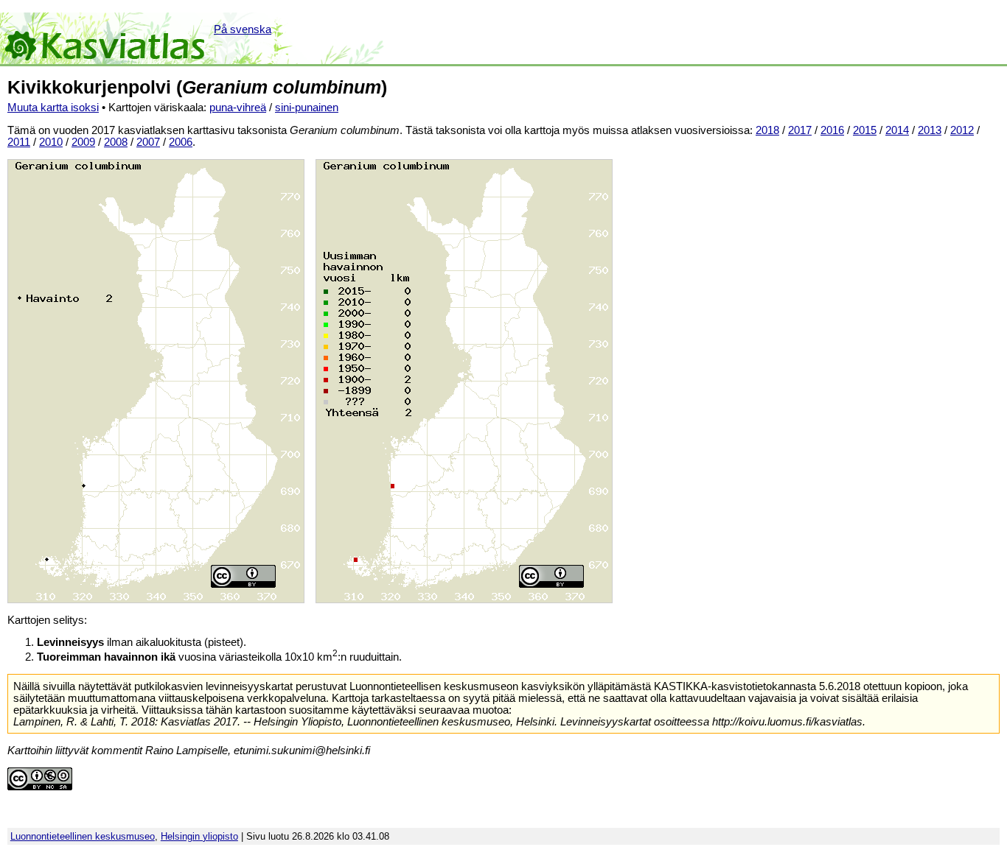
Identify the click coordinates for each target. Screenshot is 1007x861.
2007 (148, 142)
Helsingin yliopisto (199, 836)
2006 (180, 142)
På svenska (242, 29)
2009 (83, 142)
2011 (18, 142)
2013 (929, 130)
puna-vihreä (237, 107)
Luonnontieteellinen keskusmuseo (82, 836)
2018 (767, 130)
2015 (865, 130)
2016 (832, 130)
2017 (800, 130)
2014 (897, 130)
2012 (962, 130)
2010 (51, 142)
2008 (116, 142)
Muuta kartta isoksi (53, 107)
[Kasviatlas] (106, 38)
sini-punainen (306, 107)
